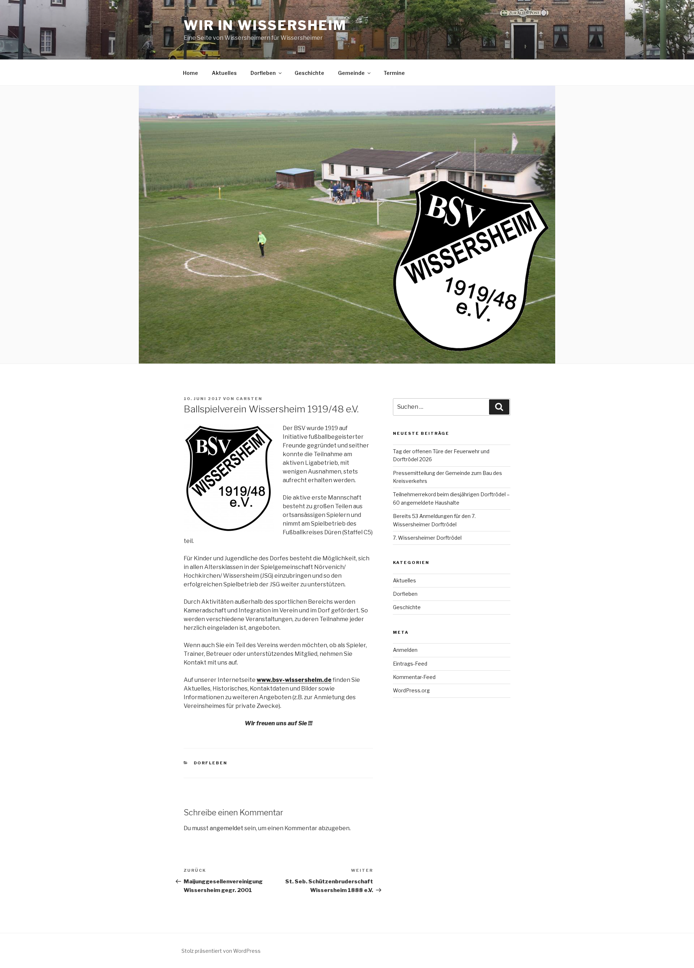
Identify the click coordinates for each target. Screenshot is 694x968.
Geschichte (309, 73)
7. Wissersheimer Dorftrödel (427, 538)
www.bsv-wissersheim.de (294, 679)
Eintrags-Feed (410, 664)
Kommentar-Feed (414, 677)
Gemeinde (351, 73)
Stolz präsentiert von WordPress (221, 951)
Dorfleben (263, 73)
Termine (394, 73)
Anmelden (405, 650)
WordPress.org (411, 690)
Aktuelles (224, 73)
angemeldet (226, 828)
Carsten (249, 398)
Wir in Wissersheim (265, 25)
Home (190, 73)
